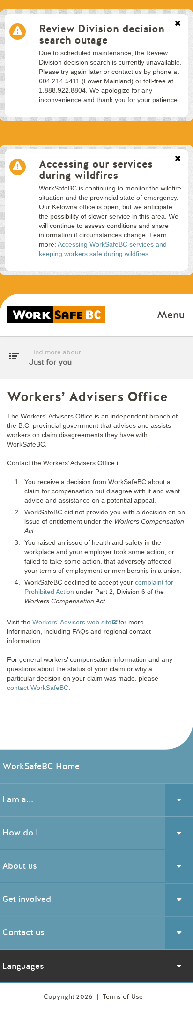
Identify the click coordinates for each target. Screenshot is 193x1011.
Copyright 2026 (69, 996)
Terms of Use (123, 996)
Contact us (23, 932)
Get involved (26, 899)
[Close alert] (178, 24)
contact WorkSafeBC (37, 687)
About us (19, 866)
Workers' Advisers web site (71, 622)
